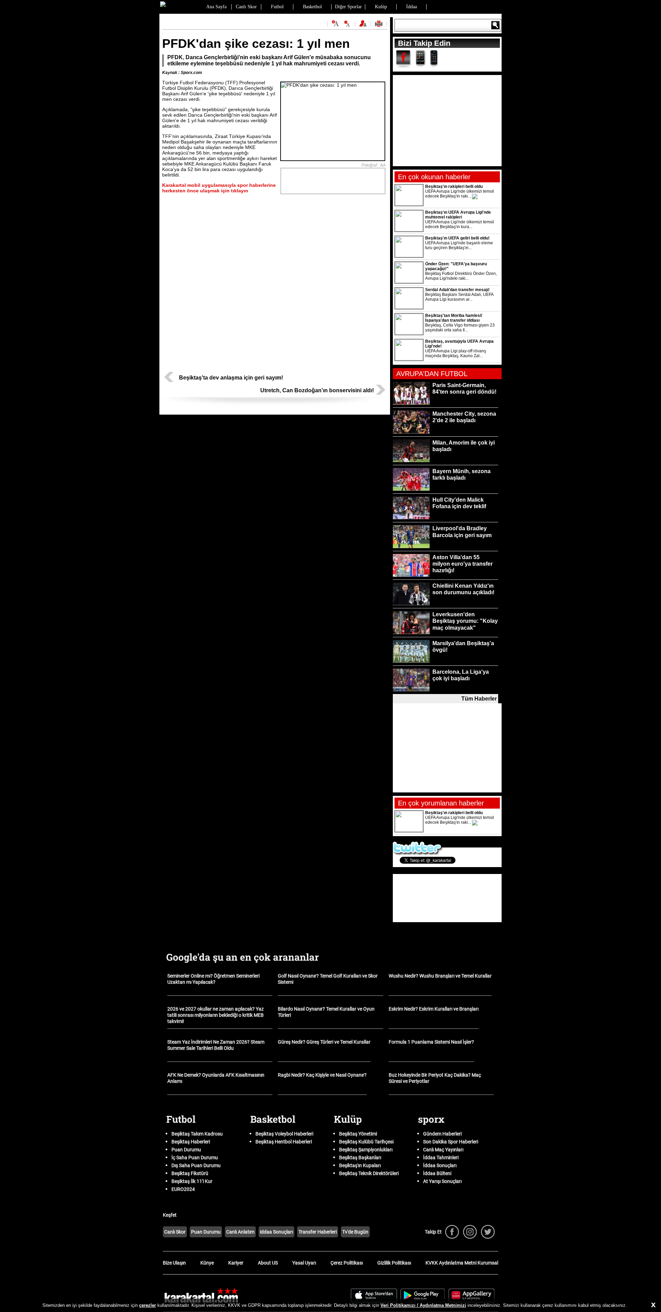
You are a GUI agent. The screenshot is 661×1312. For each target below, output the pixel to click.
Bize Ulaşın (174, 1263)
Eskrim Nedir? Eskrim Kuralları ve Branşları (434, 1009)
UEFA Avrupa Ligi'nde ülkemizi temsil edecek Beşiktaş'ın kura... (459, 224)
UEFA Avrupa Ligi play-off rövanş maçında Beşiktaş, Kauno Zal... (455, 353)
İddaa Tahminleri (441, 1157)
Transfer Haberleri (317, 1232)
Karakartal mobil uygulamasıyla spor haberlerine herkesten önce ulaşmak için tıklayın (219, 187)
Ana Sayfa (216, 6)
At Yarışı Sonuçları (442, 1181)
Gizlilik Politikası (394, 1263)
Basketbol (312, 6)
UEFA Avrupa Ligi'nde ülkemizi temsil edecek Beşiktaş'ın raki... (459, 194)
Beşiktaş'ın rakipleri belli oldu (454, 186)
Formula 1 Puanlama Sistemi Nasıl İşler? (431, 1042)
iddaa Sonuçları (276, 1232)
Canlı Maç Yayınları (443, 1149)
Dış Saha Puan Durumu (196, 1165)
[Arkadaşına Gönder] (363, 26)
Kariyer (235, 1263)
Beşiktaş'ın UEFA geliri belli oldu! (457, 238)
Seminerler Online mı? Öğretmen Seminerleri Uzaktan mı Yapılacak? (213, 979)
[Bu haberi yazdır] (379, 26)
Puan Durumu (186, 1149)
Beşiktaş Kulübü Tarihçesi (366, 1141)
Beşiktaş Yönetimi (358, 1134)
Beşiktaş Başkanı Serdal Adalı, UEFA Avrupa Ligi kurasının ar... (459, 297)
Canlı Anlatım (240, 1232)
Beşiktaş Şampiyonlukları (365, 1149)
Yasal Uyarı (304, 1263)
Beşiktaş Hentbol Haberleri (283, 1141)
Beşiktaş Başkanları (360, 1157)
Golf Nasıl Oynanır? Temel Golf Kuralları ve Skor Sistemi (328, 979)
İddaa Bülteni (437, 1173)
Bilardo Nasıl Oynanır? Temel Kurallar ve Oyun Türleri (326, 1012)
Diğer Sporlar (348, 6)
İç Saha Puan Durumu (194, 1157)
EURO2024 (183, 1189)
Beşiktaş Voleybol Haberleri (284, 1134)
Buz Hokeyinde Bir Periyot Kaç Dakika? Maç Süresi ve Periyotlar (435, 1078)
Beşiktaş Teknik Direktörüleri (369, 1173)
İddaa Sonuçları (440, 1165)
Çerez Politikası (346, 1263)
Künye (207, 1263)
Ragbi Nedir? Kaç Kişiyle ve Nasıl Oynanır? (322, 1075)
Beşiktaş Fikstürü (189, 1173)
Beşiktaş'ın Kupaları (360, 1165)
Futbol (277, 6)
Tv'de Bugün (355, 1232)
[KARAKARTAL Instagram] (470, 1231)
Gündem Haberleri (442, 1134)
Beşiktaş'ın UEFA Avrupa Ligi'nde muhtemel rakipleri (458, 215)
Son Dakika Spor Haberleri (450, 1141)
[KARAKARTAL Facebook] (452, 1231)
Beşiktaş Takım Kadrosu (197, 1134)
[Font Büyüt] (335, 23)
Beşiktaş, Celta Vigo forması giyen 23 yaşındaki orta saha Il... (460, 327)
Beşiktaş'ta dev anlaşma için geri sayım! (231, 378)
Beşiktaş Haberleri (190, 1141)
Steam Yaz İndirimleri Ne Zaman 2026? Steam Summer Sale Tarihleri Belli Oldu (215, 1045)
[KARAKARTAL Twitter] (487, 1231)
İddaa (411, 6)
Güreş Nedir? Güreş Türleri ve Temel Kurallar (324, 1042)
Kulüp (381, 6)
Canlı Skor (246, 6)
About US (268, 1263)
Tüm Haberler (479, 699)
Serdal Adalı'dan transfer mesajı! (457, 289)
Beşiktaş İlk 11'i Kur (191, 1181)
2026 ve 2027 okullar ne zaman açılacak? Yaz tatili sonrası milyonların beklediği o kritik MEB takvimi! (215, 1015)
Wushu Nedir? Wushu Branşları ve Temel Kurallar (440, 976)
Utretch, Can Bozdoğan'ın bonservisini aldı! (317, 390)
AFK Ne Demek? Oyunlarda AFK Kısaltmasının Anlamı (215, 1078)
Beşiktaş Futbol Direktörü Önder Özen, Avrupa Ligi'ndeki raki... (461, 276)
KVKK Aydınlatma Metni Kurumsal (462, 1263)
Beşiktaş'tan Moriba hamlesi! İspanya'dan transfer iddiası (453, 318)
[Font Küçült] (347, 23)
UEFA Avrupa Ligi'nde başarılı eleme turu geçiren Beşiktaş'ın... (459, 245)
